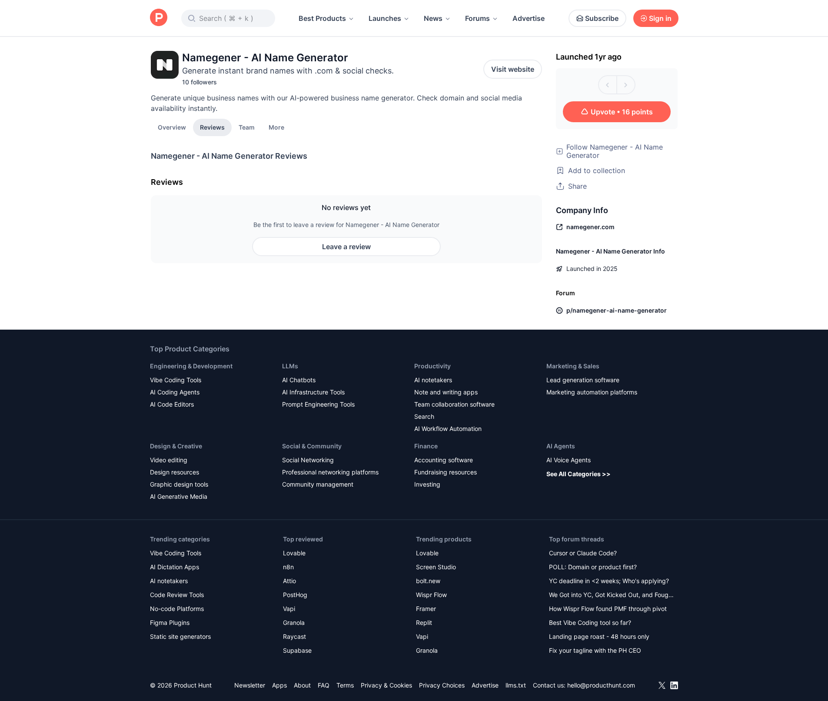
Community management (317, 484)
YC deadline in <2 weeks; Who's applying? (609, 580)
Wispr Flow (431, 594)
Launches (385, 18)
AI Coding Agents (175, 392)
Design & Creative (176, 446)
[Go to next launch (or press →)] (626, 84)
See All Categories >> (578, 473)
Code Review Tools (177, 594)
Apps (279, 685)
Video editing (168, 460)
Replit (424, 622)
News (433, 18)
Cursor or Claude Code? (583, 553)
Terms (345, 685)
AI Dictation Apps (174, 567)
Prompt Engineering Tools (318, 404)
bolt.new (428, 580)
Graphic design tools (179, 484)
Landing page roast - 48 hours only (599, 636)
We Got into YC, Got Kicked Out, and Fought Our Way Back (611, 595)
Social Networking (308, 460)
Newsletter (249, 685)
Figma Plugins (170, 622)
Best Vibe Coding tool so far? (590, 622)
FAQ (323, 685)
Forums (477, 18)
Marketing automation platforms (591, 392)
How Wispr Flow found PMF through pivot (608, 608)
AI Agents (560, 446)
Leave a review (346, 246)
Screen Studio (436, 567)
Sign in (660, 18)
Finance (426, 446)
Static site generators (180, 636)
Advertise (528, 18)
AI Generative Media (178, 496)
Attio (289, 580)
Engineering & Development (191, 366)
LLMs (290, 366)
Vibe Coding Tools (175, 380)
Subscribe (602, 18)
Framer (426, 608)
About (302, 685)
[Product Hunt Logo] (158, 18)
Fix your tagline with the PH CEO (595, 650)
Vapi (289, 608)
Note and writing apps (446, 392)
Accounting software (443, 460)
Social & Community (312, 446)
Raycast (294, 636)
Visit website (512, 69)
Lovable (294, 553)
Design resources (174, 472)
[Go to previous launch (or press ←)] (607, 84)
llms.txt (515, 685)
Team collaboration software (454, 404)
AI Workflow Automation (448, 428)
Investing (427, 484)
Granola (294, 622)
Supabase (297, 650)
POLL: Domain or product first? (593, 567)
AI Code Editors (172, 404)
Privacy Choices (442, 685)
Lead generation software (582, 380)
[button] (276, 127)
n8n (288, 567)
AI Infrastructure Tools (313, 392)
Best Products (322, 18)
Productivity (432, 366)
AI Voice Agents (568, 460)
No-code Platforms (177, 608)
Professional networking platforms (330, 472)
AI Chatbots (299, 380)
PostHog (295, 594)
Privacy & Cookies (386, 685)
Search (424, 416)
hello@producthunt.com (601, 685)
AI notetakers (433, 380)
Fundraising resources (445, 472)
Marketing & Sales (572, 366)
